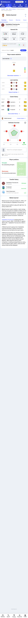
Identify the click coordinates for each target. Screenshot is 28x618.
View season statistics (13, 75)
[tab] (4, 20)
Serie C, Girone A (12, 9)
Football (3, 9)
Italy (7, 9)
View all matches (13, 92)
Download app (19, 1)
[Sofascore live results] (6, 2)
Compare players (20, 118)
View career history (13, 113)
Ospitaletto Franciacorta (8, 219)
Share (22, 50)
